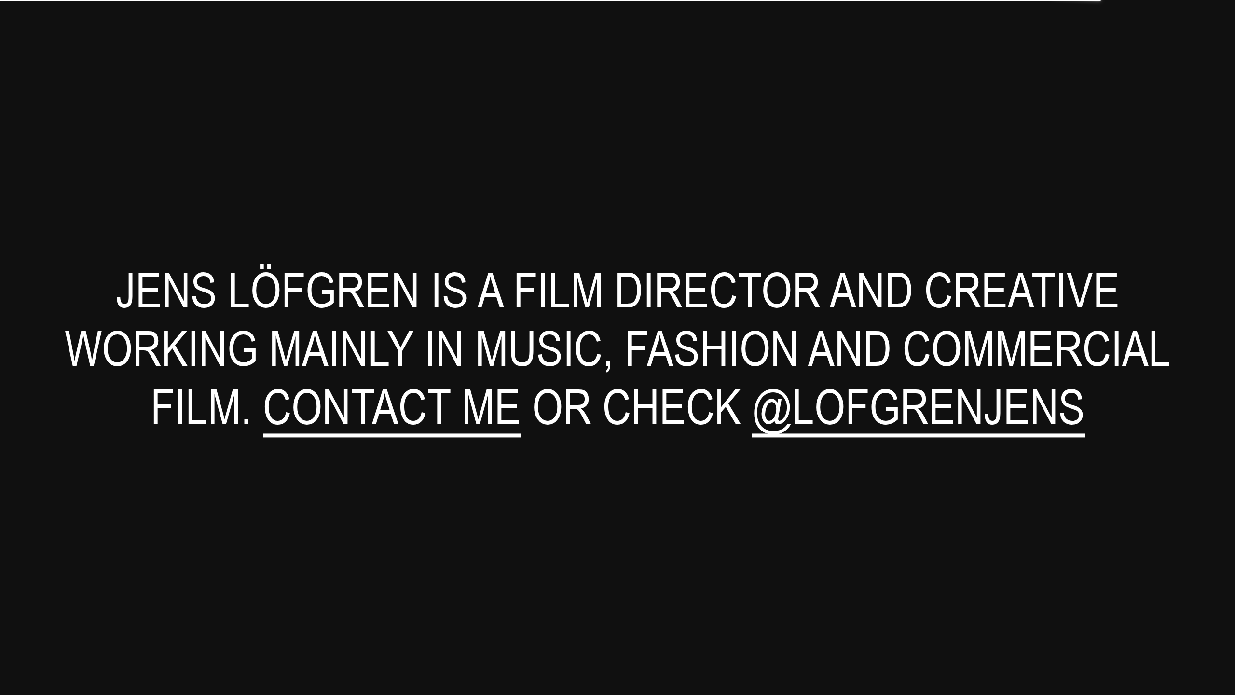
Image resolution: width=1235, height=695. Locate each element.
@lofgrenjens (918, 406)
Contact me (392, 406)
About (1207, 16)
